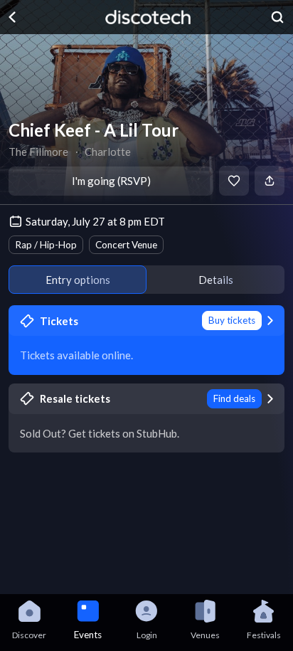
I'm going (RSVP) (111, 180)
